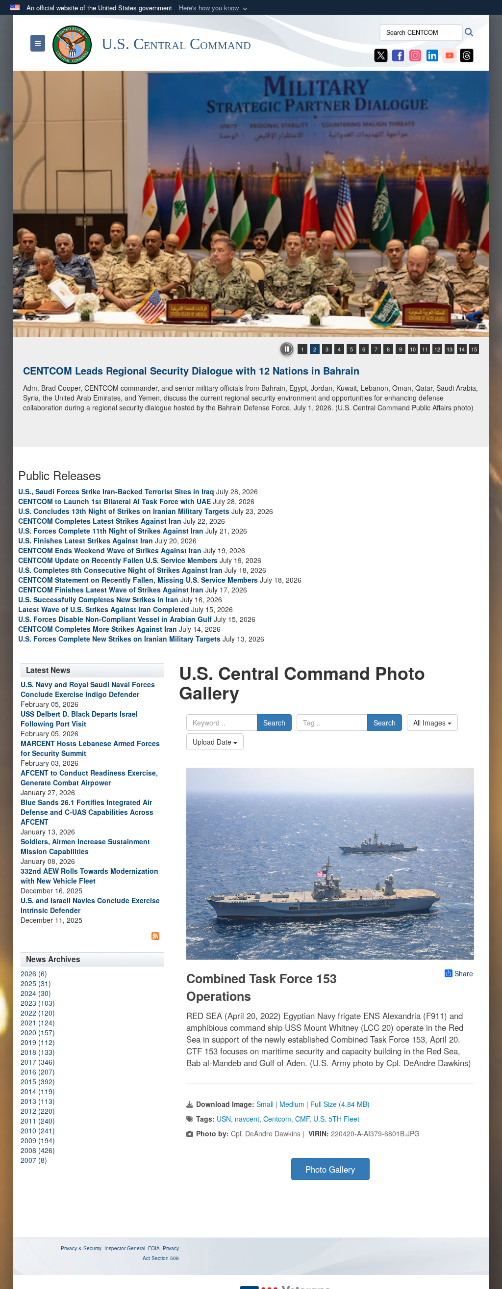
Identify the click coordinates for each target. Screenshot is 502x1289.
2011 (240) (38, 1121)
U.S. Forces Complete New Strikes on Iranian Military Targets (119, 639)
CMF (302, 1119)
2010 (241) (38, 1130)
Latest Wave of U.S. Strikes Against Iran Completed (103, 609)
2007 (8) (34, 1160)
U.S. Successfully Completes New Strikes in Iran (98, 599)
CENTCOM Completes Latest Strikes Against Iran (99, 521)
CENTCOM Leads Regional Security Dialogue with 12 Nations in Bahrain (191, 370)
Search (274, 722)
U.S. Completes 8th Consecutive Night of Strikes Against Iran (120, 570)
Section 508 (165, 1258)
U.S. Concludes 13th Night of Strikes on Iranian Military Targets (123, 511)
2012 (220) (38, 1111)
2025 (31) (36, 983)
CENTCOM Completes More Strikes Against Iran (97, 629)
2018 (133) (38, 1052)
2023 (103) (38, 1003)
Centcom (277, 1119)
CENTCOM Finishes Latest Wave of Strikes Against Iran (110, 589)
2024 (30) (36, 993)
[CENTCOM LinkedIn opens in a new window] (432, 54)
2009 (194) (38, 1140)
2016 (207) (38, 1071)
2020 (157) (38, 1032)
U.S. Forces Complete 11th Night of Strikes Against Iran (110, 531)
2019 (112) (38, 1042)
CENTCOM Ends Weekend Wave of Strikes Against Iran (109, 550)
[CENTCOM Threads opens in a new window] (467, 54)
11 (425, 349)
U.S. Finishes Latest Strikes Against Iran (85, 540)
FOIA (154, 1248)
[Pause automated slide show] (287, 349)
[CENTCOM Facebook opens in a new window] (398, 54)
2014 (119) (38, 1091)
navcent (247, 1119)
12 (437, 349)
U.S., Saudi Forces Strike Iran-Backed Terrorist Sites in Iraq (116, 491)
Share (463, 973)
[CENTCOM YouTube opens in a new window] (449, 54)
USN (224, 1119)
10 (413, 349)
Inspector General (124, 1248)
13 (449, 349)
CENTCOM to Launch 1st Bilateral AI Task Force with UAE (114, 501)
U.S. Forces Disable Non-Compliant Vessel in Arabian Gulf (115, 619)
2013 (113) (38, 1101)
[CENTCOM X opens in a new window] (381, 54)
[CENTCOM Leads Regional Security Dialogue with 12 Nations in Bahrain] (251, 204)
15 (474, 349)
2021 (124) (38, 1022)
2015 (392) (38, 1081)
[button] (214, 8)
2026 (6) (34, 973)
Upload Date (213, 742)
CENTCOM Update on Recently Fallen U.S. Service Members (118, 560)
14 (462, 349)
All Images (430, 722)
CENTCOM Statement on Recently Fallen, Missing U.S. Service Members (138, 580)
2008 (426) (38, 1150)
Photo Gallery (330, 1169)
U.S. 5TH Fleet (336, 1119)
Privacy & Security (81, 1248)
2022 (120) (38, 1013)
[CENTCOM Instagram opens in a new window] (415, 54)
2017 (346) (38, 1062)
